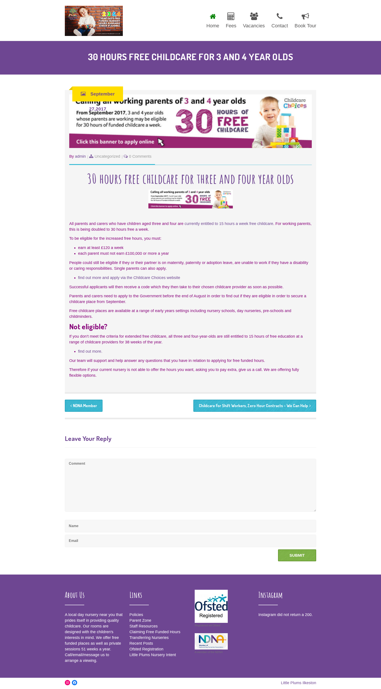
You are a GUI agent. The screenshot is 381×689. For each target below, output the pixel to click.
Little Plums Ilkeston (298, 683)
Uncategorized (107, 156)
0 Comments (140, 156)
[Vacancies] (254, 19)
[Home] (212, 19)
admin (80, 156)
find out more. (90, 351)
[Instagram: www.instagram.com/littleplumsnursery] (67, 682)
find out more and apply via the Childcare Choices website (129, 277)
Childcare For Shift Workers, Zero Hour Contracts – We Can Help (253, 405)
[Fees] (231, 19)
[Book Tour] (303, 19)
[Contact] (279, 19)
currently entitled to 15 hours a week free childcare (229, 223)
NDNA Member (85, 405)
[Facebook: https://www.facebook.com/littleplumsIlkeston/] (74, 682)
